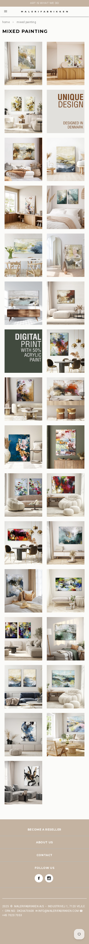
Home (6, 22)
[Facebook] (39, 878)
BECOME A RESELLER (44, 829)
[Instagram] (49, 878)
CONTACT (44, 855)
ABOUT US (44, 842)
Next (5, 4)
